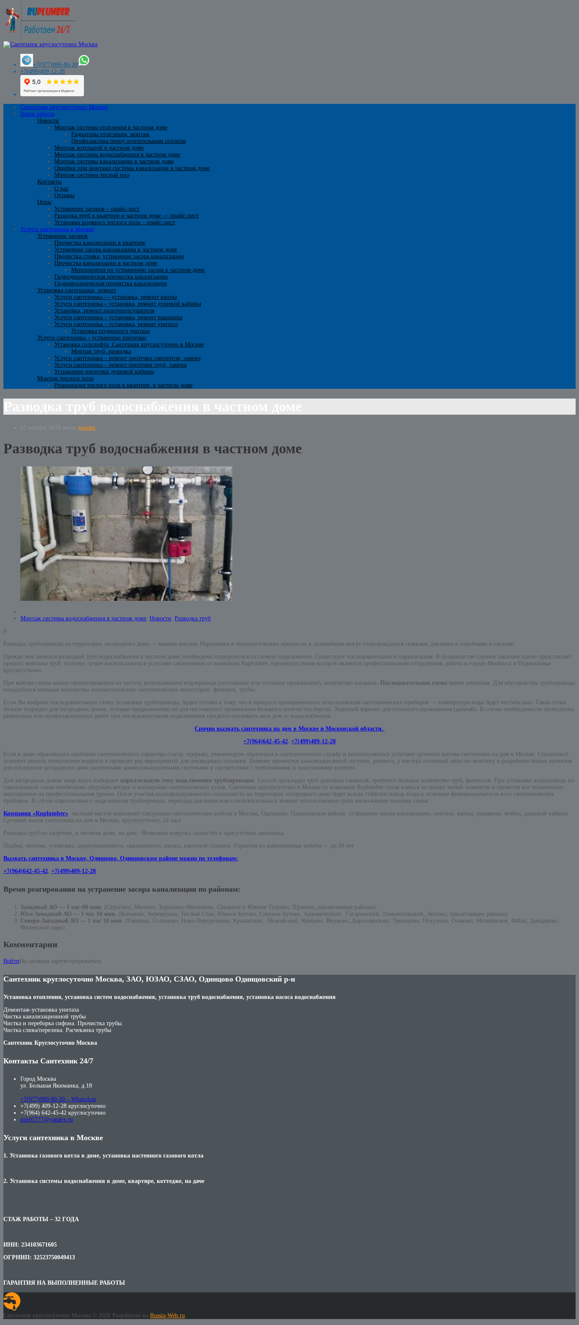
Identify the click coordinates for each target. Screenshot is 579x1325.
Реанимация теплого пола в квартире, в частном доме (123, 385)
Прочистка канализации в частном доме (105, 263)
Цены (44, 202)
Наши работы (37, 114)
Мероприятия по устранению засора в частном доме (138, 270)
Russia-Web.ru (167, 1315)
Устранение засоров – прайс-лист (96, 209)
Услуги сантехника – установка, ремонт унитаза (116, 324)
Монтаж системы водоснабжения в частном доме (117, 154)
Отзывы (64, 195)
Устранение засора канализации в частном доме (115, 249)
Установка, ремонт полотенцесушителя (104, 310)
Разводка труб (193, 618)
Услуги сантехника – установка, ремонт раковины (118, 317)
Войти (11, 961)
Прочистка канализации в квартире (99, 243)
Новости (48, 120)
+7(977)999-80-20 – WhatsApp (58, 1099)
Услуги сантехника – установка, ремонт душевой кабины (127, 304)
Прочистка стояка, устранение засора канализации (119, 256)
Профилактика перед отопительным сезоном (128, 141)
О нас (61, 188)
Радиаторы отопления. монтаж (110, 134)
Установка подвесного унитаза (110, 331)
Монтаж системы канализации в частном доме (114, 161)
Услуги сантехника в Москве (57, 229)
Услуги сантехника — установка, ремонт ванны (115, 297)
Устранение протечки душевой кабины (104, 371)
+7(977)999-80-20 (55, 64)
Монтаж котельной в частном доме (99, 148)
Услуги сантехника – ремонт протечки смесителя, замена (127, 358)
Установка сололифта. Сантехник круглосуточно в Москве (129, 344)
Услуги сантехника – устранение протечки (91, 338)
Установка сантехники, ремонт (76, 290)
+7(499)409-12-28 (42, 71)
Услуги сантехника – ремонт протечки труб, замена (120, 365)
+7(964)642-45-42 (265, 741)
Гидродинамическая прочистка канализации (111, 276)
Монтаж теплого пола (65, 378)
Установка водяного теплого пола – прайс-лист (114, 222)
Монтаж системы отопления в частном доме (110, 127)
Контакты (49, 182)
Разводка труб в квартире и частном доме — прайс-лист (126, 215)
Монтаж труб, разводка (101, 351)
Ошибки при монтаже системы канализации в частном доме (132, 168)
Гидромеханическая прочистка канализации (110, 283)
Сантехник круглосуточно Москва (64, 107)
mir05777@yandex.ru (46, 1119)
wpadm (86, 427)
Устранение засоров (62, 236)
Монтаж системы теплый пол (91, 175)
